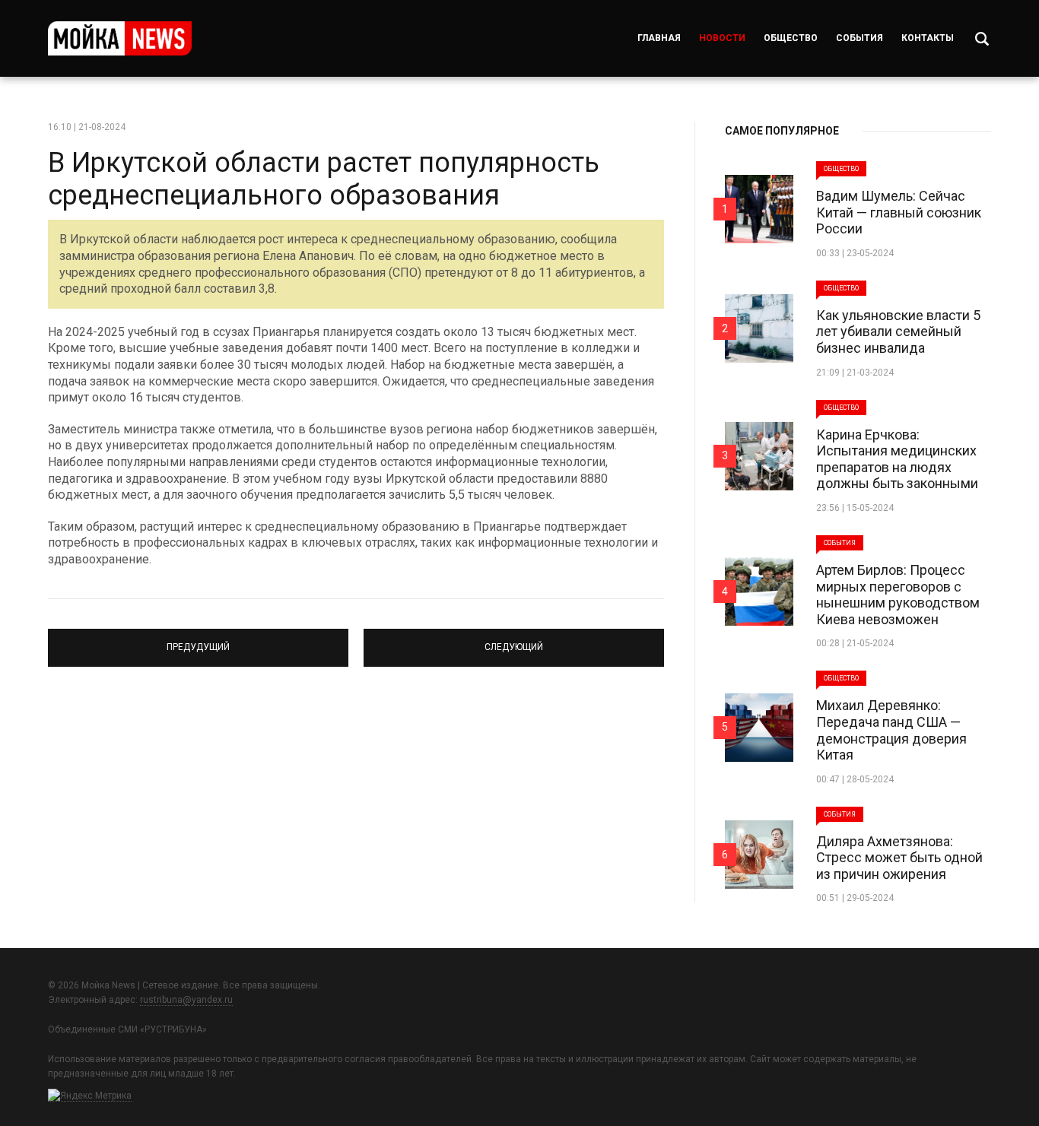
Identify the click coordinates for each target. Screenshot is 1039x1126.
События (859, 38)
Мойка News (120, 38)
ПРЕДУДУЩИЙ (198, 641)
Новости (722, 38)
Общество (791, 38)
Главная (659, 38)
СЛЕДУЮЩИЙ (514, 641)
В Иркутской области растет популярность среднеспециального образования (323, 179)
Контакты (927, 38)
